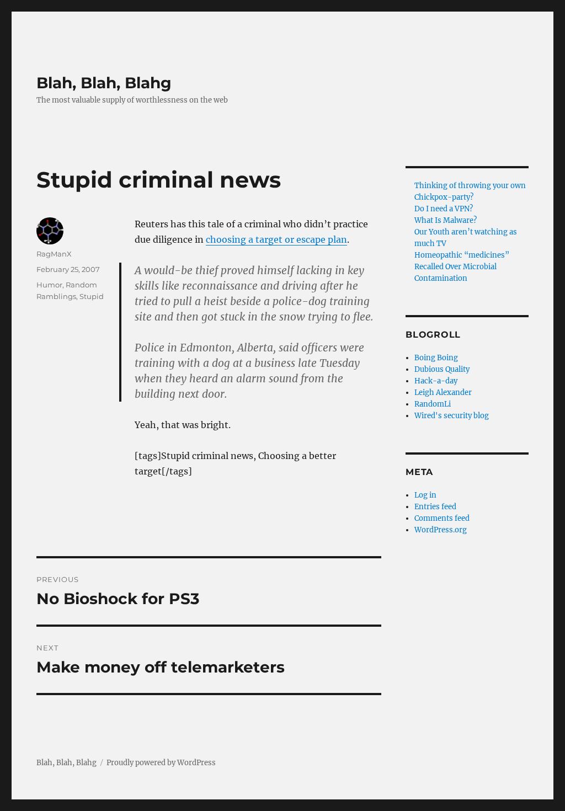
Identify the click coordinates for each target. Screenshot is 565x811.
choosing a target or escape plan (276, 239)
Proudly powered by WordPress (161, 762)
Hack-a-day (435, 381)
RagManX (54, 253)
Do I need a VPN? (443, 209)
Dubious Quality (442, 369)
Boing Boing (436, 357)
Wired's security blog (451, 415)
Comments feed (442, 518)
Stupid (91, 296)
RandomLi (432, 404)
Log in (425, 495)
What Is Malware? (445, 220)
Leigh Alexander (443, 392)
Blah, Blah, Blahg (104, 82)
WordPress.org (440, 530)
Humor (49, 284)
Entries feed (435, 506)
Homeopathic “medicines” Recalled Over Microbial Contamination (461, 266)
